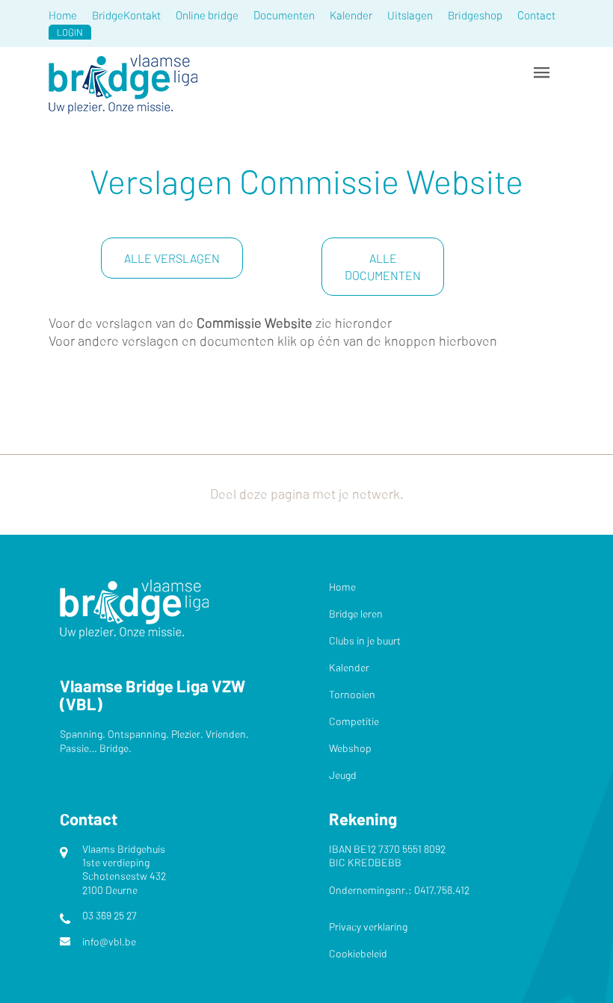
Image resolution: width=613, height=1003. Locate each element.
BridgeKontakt (126, 15)
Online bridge (207, 15)
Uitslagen (410, 15)
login (70, 32)
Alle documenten (383, 266)
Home (63, 15)
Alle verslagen (172, 258)
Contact (536, 15)
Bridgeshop (475, 15)
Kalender (351, 15)
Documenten (284, 15)
